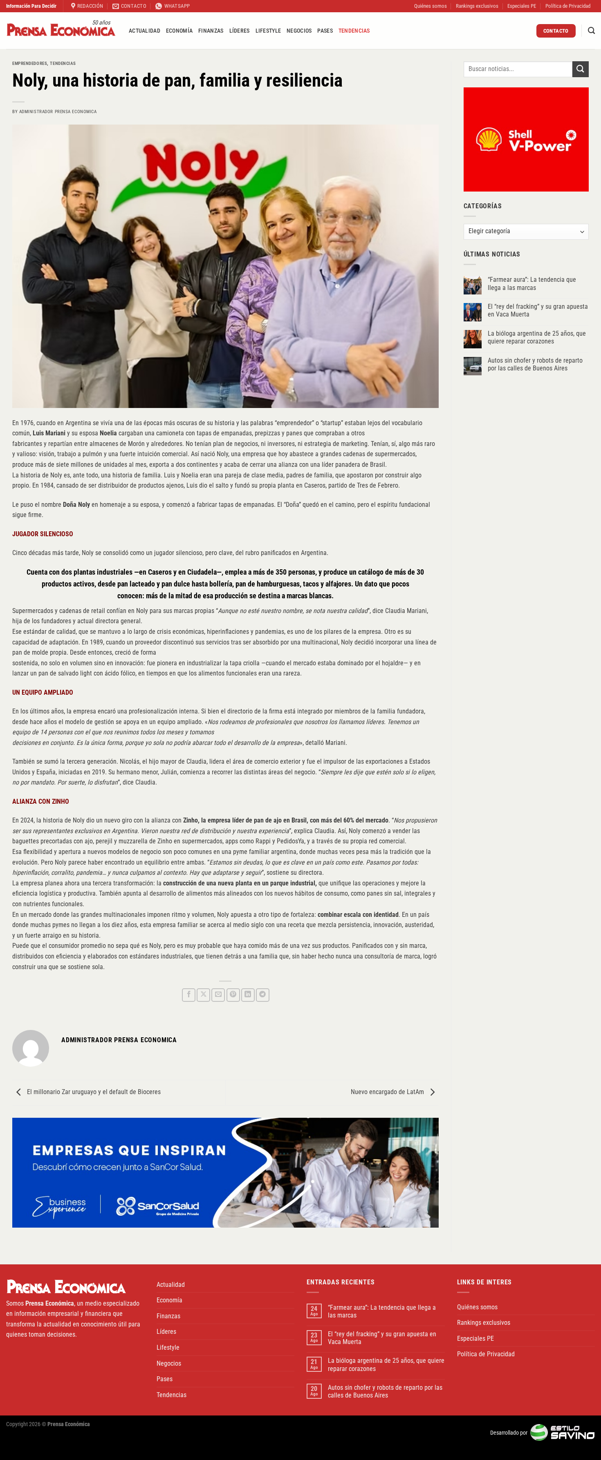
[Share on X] (203, 995)
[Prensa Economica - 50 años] (61, 30)
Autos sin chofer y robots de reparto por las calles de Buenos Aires (535, 364)
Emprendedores (29, 63)
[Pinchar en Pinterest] (233, 995)
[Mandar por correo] (218, 995)
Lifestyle (268, 30)
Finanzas (210, 30)
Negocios (299, 30)
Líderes (239, 30)
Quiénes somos (430, 6)
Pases (324, 30)
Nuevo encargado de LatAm (388, 1092)
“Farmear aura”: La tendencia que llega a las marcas (532, 284)
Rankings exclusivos (477, 6)
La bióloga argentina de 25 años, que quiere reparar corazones (537, 337)
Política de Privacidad (567, 6)
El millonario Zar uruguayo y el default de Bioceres (93, 1092)
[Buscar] (591, 30)
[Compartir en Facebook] (188, 995)
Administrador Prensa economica (58, 111)
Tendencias (354, 30)
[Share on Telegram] (262, 995)
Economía (179, 30)
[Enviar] (580, 69)
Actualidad (144, 30)
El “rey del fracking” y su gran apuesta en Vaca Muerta (538, 311)
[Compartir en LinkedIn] (248, 995)
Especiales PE (521, 6)
